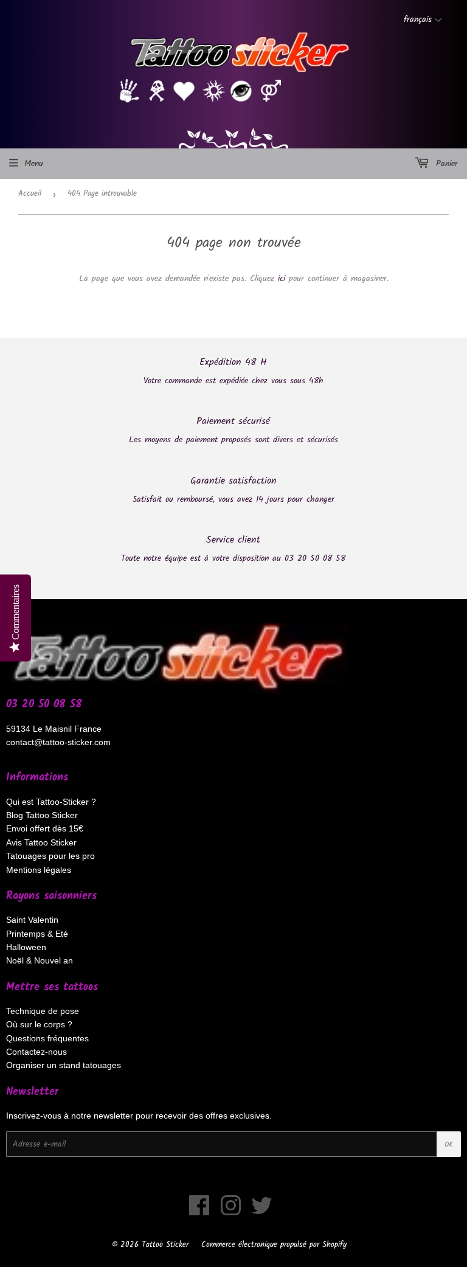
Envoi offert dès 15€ (44, 828)
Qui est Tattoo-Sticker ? (51, 802)
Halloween (26, 947)
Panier (445, 163)
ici (281, 278)
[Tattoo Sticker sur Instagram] (230, 1211)
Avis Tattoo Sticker (41, 842)
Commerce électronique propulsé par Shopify (274, 1244)
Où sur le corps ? (39, 1024)
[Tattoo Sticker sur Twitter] (261, 1211)
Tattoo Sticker (165, 1244)
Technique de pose (42, 1011)
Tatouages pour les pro (50, 856)
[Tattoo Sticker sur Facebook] (199, 1211)
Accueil (29, 193)
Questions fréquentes (47, 1038)
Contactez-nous (36, 1052)
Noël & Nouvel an (39, 960)
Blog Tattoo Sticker (42, 815)
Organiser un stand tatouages (63, 1065)
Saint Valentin (32, 920)
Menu (33, 163)
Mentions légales (38, 870)
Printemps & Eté (37, 934)
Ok (449, 1144)
